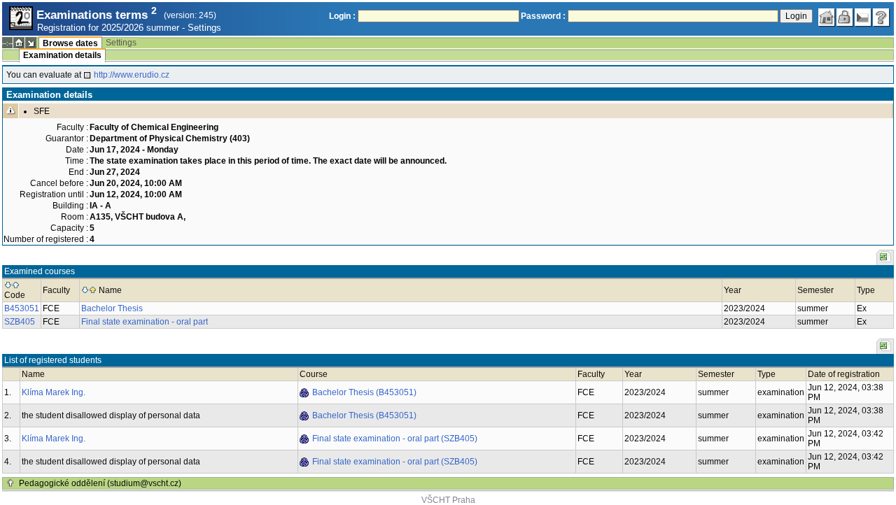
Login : (342, 16)
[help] (881, 17)
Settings (204, 27)
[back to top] (10, 483)
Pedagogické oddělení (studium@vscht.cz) (100, 483)
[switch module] (30, 42)
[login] (845, 17)
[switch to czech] (863, 17)
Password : (543, 16)
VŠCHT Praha (448, 500)
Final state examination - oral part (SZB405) (394, 438)
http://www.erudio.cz (131, 75)
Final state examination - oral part (144, 322)
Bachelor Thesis (112, 308)
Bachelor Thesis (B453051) (364, 392)
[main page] (827, 17)
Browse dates (70, 43)
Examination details (62, 55)
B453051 (21, 308)
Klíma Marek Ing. (53, 392)
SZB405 (19, 322)
